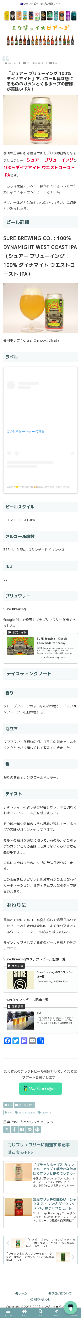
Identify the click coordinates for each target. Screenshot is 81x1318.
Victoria (46, 1112)
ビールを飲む (26, 1105)
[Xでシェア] (6, 1129)
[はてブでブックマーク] (22, 1129)
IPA (10, 1105)
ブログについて (61, 1293)
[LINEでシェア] (29, 1129)
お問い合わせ (42, 1299)
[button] (72, 1009)
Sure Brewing (27, 1112)
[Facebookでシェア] (14, 1129)
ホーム (22, 1293)
